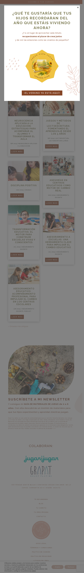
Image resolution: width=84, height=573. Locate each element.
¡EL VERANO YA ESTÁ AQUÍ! (42, 93)
